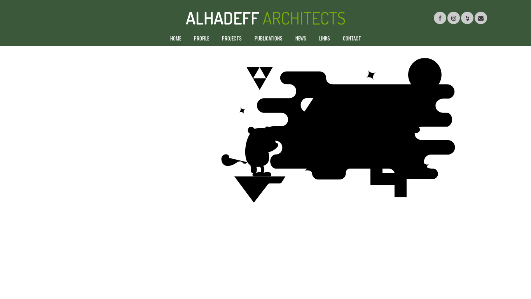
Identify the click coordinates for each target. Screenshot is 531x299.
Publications (269, 38)
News (300, 38)
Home (175, 38)
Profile (201, 38)
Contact (352, 38)
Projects (232, 38)
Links (324, 38)
